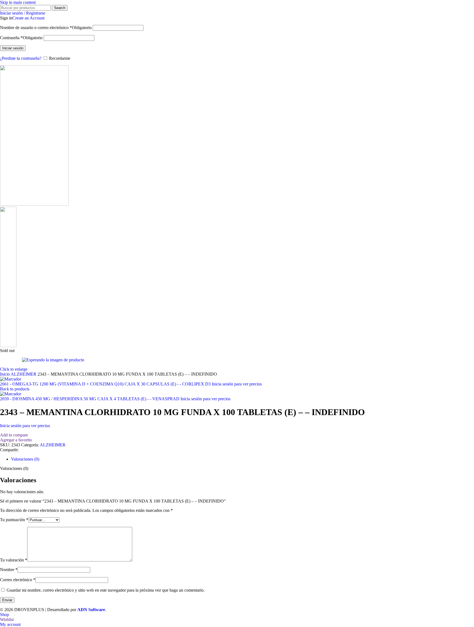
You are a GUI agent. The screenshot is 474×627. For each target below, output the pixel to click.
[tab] (25, 459)
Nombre (9, 569)
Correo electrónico (17, 579)
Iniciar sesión (12, 48)
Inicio (5, 374)
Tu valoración (13, 560)
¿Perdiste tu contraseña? (20, 58)
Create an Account (28, 18)
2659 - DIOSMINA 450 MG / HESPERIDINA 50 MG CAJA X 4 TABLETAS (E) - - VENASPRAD (90, 398)
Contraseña (21, 37)
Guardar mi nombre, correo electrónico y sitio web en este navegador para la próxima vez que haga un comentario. (106, 590)
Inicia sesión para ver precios (237, 384)
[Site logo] (34, 204)
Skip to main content (18, 2)
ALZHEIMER (24, 374)
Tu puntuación (14, 519)
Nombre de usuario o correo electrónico (46, 27)
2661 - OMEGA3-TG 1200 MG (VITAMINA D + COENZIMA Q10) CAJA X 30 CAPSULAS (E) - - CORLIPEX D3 (106, 384)
